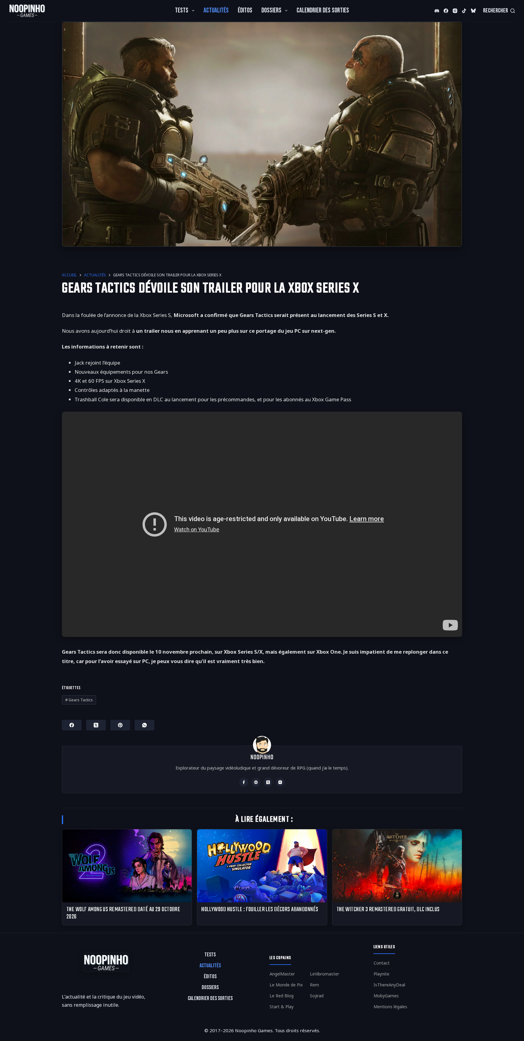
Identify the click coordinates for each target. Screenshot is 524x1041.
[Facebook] (446, 10)
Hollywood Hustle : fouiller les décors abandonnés (259, 909)
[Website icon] (255, 782)
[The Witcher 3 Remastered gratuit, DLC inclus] (397, 865)
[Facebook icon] (243, 782)
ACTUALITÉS (216, 10)
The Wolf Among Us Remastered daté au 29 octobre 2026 (123, 913)
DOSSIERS (271, 10)
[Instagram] (455, 10)
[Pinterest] (120, 725)
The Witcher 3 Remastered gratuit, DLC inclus (388, 909)
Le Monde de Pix (286, 985)
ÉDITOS (245, 10)
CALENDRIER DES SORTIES (323, 10)
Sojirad (317, 996)
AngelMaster (282, 974)
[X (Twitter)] (474, 10)
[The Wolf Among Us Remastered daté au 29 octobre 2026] (127, 865)
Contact (382, 963)
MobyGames (386, 996)
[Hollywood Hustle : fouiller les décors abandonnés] (262, 865)
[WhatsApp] (144, 725)
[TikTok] (464, 10)
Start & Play (282, 1006)
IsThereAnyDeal (389, 985)
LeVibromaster (324, 974)
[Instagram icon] (280, 782)
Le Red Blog (282, 996)
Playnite (381, 974)
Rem (314, 985)
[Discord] (437, 10)
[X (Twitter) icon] (268, 782)
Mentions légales (390, 1006)
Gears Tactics (79, 699)
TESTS (181, 10)
